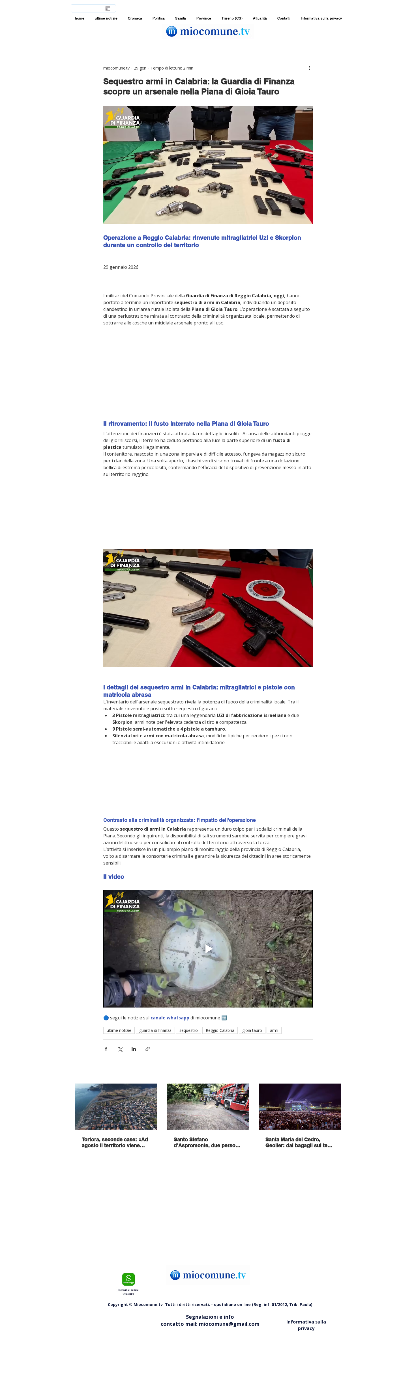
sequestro (188, 1030)
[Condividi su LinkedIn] (133, 1049)
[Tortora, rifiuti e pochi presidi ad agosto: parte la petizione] (116, 1107)
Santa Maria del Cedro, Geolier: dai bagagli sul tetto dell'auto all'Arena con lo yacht (299, 1142)
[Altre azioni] (309, 67)
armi (274, 1030)
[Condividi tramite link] (147, 1049)
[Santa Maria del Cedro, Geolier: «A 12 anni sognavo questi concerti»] (300, 1107)
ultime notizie (119, 1030)
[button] (203, 18)
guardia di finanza (155, 1030)
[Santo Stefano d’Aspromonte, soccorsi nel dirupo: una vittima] (208, 1107)
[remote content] (208, 373)
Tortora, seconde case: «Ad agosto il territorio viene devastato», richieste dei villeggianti (115, 1142)
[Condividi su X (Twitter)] (120, 1049)
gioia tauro (252, 1030)
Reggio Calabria (220, 1030)
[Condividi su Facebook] (106, 1049)
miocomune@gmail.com (229, 1323)
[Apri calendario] (108, 8)
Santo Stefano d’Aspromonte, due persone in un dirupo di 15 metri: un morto (207, 1142)
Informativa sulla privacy (306, 1325)
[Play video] (208, 949)
